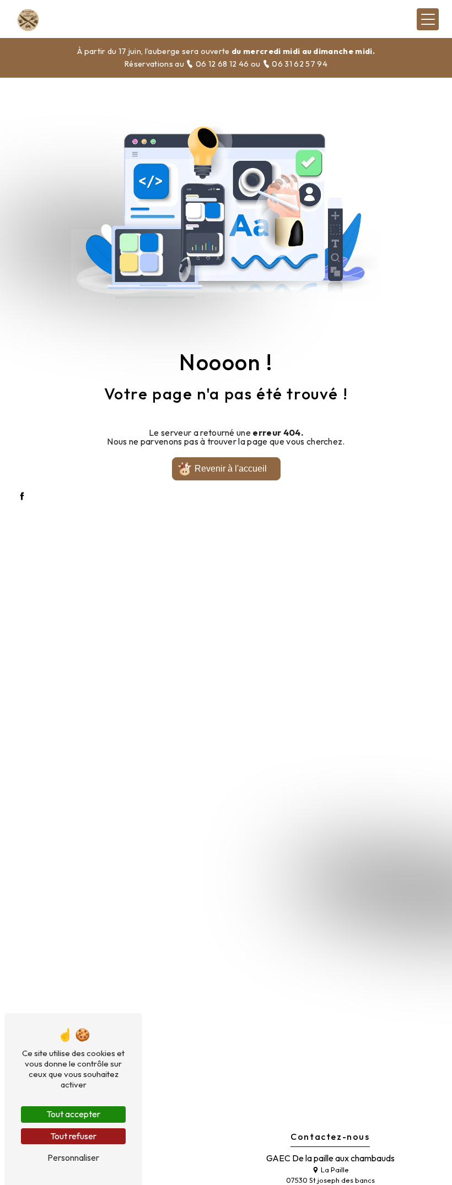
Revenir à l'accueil (231, 468)
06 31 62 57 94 (298, 64)
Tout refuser (73, 1135)
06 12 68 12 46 (222, 64)
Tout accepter (73, 1113)
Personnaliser (73, 1157)
